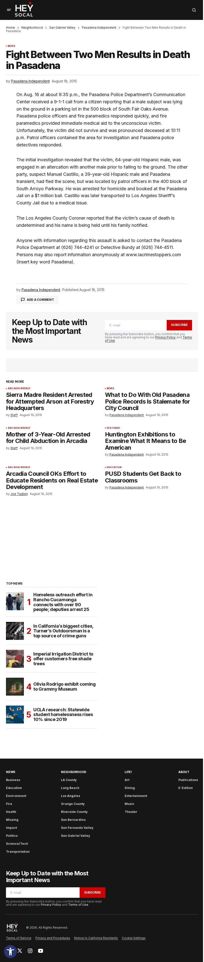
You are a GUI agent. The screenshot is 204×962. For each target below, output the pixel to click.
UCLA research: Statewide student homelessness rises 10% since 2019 (63, 714)
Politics (12, 836)
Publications (188, 780)
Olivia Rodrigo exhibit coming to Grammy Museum (64, 686)
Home (10, 27)
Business (13, 780)
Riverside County (74, 812)
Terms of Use (78, 904)
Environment (16, 796)
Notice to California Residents (96, 938)
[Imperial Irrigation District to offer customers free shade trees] (15, 659)
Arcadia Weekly (19, 388)
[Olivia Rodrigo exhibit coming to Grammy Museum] (15, 687)
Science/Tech (17, 843)
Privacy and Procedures (52, 938)
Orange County (73, 804)
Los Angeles (70, 796)
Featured (113, 428)
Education (114, 467)
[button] (10, 951)
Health (11, 812)
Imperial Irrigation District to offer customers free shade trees (63, 658)
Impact (11, 828)
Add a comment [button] (40, 299)
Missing (12, 820)
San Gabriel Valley (62, 27)
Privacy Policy (165, 337)
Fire (9, 804)
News (11, 46)
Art (127, 780)
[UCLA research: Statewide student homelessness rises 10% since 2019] (15, 714)
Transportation (18, 851)
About (183, 772)
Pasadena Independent (99, 27)
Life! (128, 772)
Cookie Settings (134, 938)
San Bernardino (73, 820)
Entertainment (136, 796)
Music (129, 804)
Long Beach (70, 788)
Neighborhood (32, 27)
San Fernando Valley (77, 828)
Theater (131, 812)
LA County (69, 780)
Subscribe (179, 325)
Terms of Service (18, 938)
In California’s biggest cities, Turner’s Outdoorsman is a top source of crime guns (63, 631)
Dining (130, 788)
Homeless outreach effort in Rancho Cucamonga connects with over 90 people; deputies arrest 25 (62, 602)
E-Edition (185, 788)
